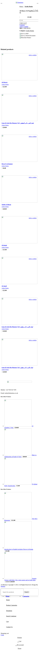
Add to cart (23, 23)
